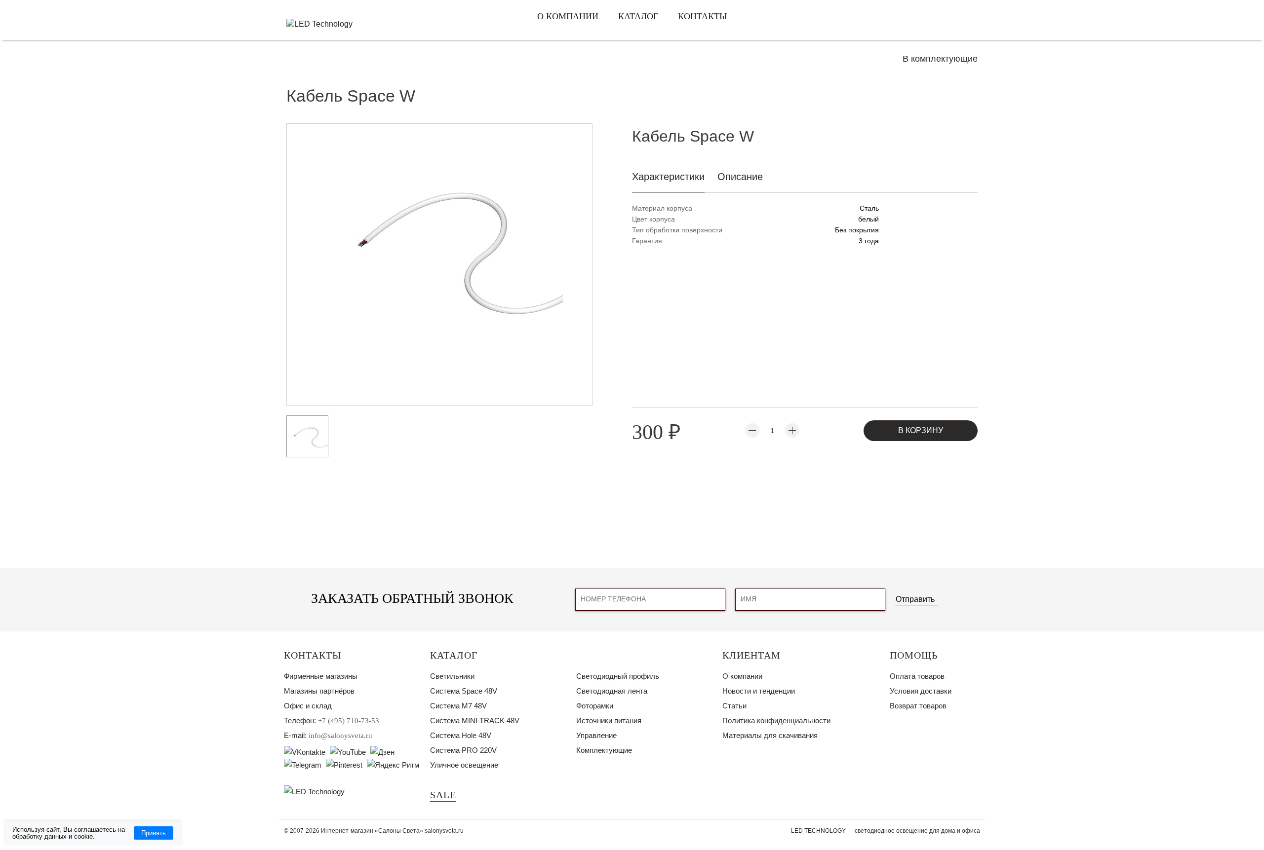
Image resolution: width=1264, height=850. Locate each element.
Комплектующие (604, 750)
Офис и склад (308, 706)
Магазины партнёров (319, 691)
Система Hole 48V (460, 735)
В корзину (920, 430)
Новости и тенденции (758, 691)
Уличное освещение (464, 765)
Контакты (702, 16)
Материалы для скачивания (770, 735)
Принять (153, 833)
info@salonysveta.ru (340, 735)
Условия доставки (920, 691)
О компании (567, 16)
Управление (596, 735)
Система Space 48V (463, 691)
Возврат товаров (918, 706)
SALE (443, 794)
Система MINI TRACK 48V (474, 720)
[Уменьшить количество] (752, 430)
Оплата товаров (917, 676)
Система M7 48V (458, 706)
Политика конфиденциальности (776, 720)
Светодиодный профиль (617, 676)
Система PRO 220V (463, 750)
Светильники (452, 676)
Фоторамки (594, 706)
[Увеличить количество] (792, 430)
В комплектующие (940, 59)
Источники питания (608, 720)
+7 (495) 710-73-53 (348, 721)
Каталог (638, 16)
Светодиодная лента (611, 691)
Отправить (915, 599)
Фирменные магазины (320, 676)
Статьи (734, 706)
